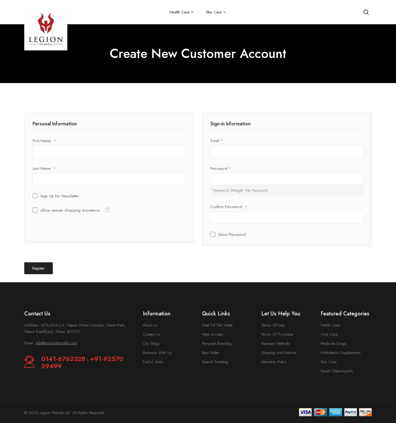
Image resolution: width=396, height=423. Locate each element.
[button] (107, 209)
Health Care (330, 325)
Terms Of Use (272, 325)
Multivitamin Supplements (341, 353)
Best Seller (210, 353)
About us (150, 325)
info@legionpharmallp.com (56, 343)
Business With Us (157, 353)
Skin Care (328, 362)
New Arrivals (212, 334)
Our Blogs (151, 343)
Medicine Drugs (333, 343)
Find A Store (153, 362)
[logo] (45, 28)
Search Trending (215, 362)
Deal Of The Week (217, 325)
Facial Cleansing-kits (337, 371)
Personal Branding (216, 343)
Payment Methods (275, 343)
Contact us (151, 334)
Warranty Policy (274, 362)
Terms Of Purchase (277, 334)
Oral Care (329, 334)
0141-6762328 (64, 358)
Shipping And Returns (279, 353)
